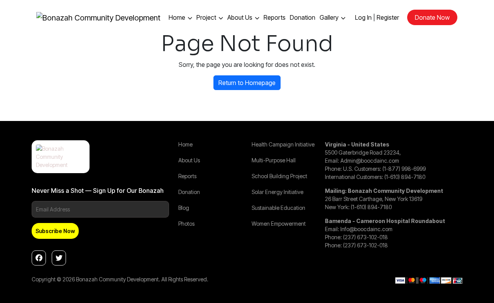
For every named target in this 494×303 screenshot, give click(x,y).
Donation (302, 17)
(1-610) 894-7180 (404, 177)
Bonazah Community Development (117, 279)
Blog (183, 207)
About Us (239, 17)
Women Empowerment (279, 223)
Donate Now (432, 17)
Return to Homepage (247, 83)
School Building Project (279, 176)
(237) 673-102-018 (365, 237)
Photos (186, 223)
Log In (363, 17)
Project (206, 17)
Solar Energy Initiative (277, 192)
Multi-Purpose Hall (274, 160)
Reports (275, 17)
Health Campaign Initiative (283, 144)
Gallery (329, 17)
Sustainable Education (278, 207)
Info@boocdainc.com (366, 229)
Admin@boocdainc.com (369, 160)
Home (177, 17)
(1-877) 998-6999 (404, 168)
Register (388, 17)
